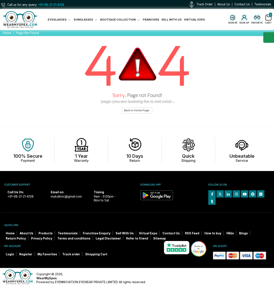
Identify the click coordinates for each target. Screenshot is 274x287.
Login (10, 254)
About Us (223, 4)
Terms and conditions (74, 238)
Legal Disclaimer (108, 238)
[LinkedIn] (228, 194)
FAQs (230, 233)
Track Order (204, 4)
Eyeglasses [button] (57, 19)
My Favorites (47, 254)
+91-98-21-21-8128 (51, 4)
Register (25, 254)
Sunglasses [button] (84, 19)
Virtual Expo (194, 19)
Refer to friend (137, 238)
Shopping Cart (96, 254)
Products (46, 233)
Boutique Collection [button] (118, 19)
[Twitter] (220, 194)
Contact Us (242, 4)
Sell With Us (171, 19)
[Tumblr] (212, 201)
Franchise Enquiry (96, 233)
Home (7, 33)
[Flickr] (260, 194)
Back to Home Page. (137, 110)
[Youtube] (244, 194)
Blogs (243, 233)
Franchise (151, 19)
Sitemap (159, 238)
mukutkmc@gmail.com (66, 196)
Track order (71, 254)
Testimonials (262, 4)
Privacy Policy (41, 238)
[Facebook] (212, 194)
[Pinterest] (252, 194)
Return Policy (16, 238)
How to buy (212, 233)
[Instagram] (236, 194)
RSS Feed (192, 233)
